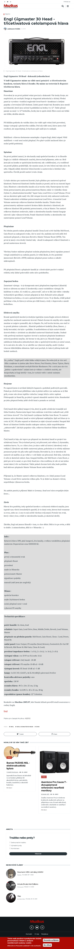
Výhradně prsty (16, 845)
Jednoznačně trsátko (18, 842)
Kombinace (15, 848)
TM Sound (20, 887)
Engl (6, 711)
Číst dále (9, 787)
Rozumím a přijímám (51, 940)
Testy (7, 14)
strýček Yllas (21, 899)
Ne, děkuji (47, 945)
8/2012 (27, 718)
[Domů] (11, 6)
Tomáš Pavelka (12, 772)
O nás (37, 934)
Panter (19, 875)
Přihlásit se (67, 1)
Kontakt (29, 934)
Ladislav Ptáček (13, 29)
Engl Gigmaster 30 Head (25, 726)
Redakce (44, 934)
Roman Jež (45, 794)
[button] (20, 734)
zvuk (37, 726)
